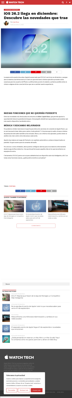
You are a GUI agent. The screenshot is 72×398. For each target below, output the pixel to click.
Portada (12, 186)
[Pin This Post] (41, 190)
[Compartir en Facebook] (15, 71)
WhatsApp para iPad (49, 392)
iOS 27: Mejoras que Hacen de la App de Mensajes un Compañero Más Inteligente (14, 216)
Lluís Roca (16, 22)
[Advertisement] (36, 99)
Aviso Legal (60, 392)
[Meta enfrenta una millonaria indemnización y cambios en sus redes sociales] (58, 211)
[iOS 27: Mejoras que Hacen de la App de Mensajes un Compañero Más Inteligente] (14, 211)
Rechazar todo (24, 390)
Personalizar (11, 390)
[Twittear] (25, 71)
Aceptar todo (37, 390)
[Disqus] (36, 251)
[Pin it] (36, 71)
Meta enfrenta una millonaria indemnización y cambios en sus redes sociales (58, 216)
